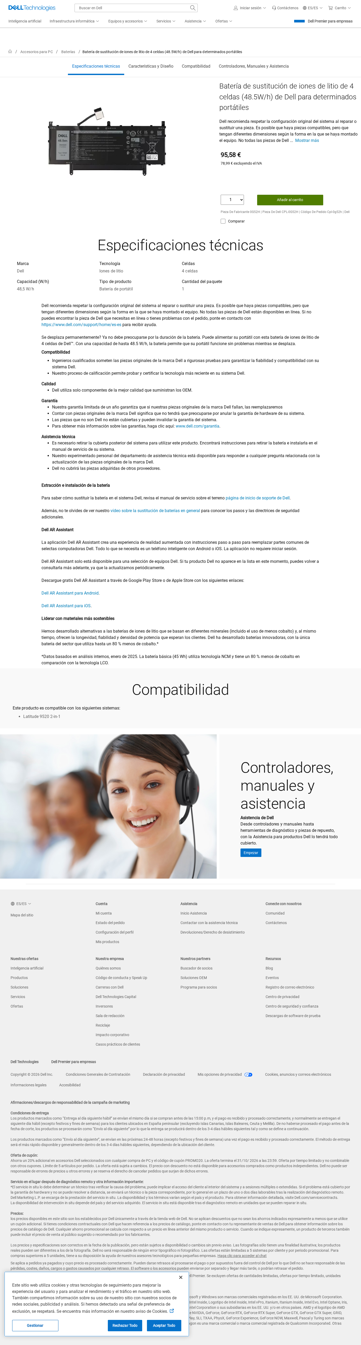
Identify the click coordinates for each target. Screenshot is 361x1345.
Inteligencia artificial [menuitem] (24, 21)
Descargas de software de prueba (293, 1016)
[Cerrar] (181, 1277)
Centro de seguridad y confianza (292, 1006)
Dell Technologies (25, 1062)
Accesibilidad (70, 1085)
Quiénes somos (108, 968)
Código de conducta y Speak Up (121, 978)
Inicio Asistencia (194, 913)
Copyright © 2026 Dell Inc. (32, 1074)
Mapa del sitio (22, 915)
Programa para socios (199, 987)
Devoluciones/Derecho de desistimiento (213, 932)
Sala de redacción (110, 1016)
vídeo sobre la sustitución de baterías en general (155, 510)
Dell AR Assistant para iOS (66, 605)
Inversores (104, 1006)
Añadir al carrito (290, 200)
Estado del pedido (110, 923)
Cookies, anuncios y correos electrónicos (298, 1074)
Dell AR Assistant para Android (70, 593)
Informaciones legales (29, 1085)
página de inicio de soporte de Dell (258, 497)
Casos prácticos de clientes (118, 1044)
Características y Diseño (150, 66)
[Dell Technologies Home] (32, 8)
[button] (251, 8)
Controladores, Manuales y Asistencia (254, 66)
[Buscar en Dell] (193, 8)
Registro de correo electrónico (290, 987)
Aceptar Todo (164, 1325)
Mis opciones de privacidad (220, 1074)
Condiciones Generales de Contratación (98, 1074)
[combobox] (136, 8)
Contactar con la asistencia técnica (209, 923)
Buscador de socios (196, 968)
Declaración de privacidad (164, 1074)
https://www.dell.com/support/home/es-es (81, 324)
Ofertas (17, 1006)
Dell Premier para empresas (330, 21)
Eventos (272, 978)
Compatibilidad (196, 66)
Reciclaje (103, 1025)
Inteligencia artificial (27, 968)
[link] (285, 8)
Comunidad (275, 913)
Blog (269, 968)
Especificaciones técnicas (96, 66)
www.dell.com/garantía (197, 426)
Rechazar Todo (125, 1325)
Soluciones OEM (194, 978)
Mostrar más (307, 140)
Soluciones (19, 987)
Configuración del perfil (114, 932)
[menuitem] (74, 21)
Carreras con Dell (109, 987)
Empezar (251, 853)
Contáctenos (276, 923)
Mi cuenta (104, 913)
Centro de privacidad (282, 997)
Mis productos (107, 942)
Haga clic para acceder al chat (242, 1256)
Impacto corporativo (112, 1035)
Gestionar (35, 1325)
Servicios (18, 997)
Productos (19, 978)
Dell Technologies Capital (116, 997)
